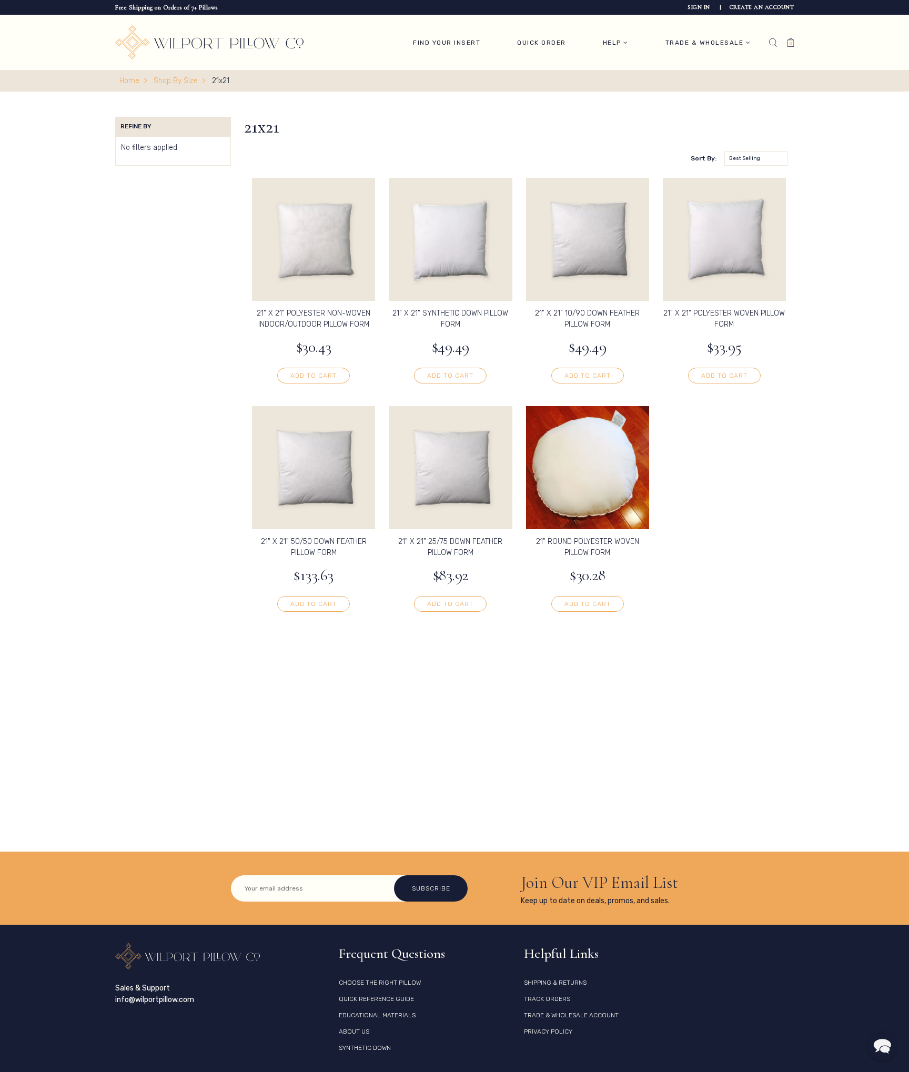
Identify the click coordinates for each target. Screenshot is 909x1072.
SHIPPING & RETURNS (555, 982)
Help (613, 42)
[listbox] (755, 158)
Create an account (762, 7)
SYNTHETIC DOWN (365, 1047)
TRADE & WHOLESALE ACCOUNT (571, 1015)
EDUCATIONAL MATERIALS (377, 1015)
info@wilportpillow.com (154, 999)
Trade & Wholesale (705, 42)
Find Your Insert (446, 42)
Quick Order (541, 42)
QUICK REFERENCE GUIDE (376, 999)
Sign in (700, 7)
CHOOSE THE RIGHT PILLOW (380, 982)
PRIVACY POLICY (548, 1031)
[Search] (773, 42)
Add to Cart (313, 375)
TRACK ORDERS (547, 999)
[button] (882, 1045)
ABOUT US (354, 1031)
